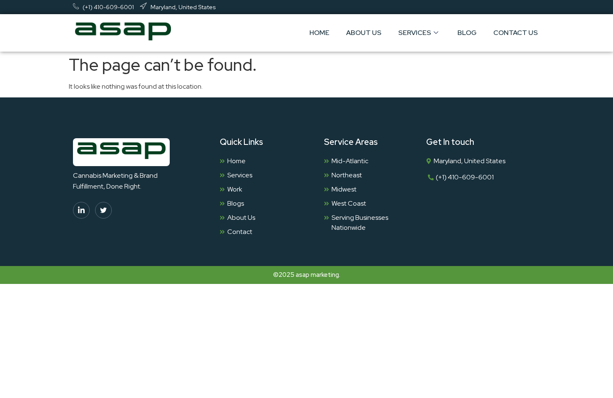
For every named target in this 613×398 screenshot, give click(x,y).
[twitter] (103, 210)
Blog (467, 32)
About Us (364, 32)
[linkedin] (81, 210)
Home (319, 32)
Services (414, 32)
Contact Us (515, 32)
